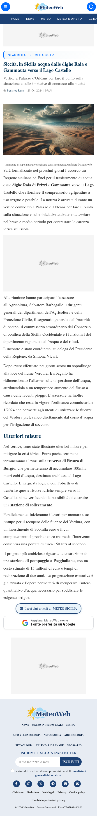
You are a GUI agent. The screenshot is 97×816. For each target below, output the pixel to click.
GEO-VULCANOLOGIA (27, 735)
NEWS (25, 725)
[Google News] (65, 783)
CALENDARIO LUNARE (50, 745)
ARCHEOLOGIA (74, 735)
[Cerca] (91, 6)
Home (15, 18)
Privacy (62, 792)
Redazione (33, 792)
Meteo (46, 18)
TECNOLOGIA (24, 745)
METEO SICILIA (44, 55)
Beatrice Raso (15, 90)
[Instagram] (28, 783)
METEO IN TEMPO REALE (47, 725)
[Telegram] (53, 783)
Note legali (48, 792)
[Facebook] (16, 783)
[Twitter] (40, 783)
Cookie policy (77, 792)
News (30, 18)
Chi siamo (18, 792)
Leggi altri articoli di (51, 608)
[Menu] (5, 6)
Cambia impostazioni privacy (48, 800)
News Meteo (17, 55)
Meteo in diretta (69, 18)
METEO (70, 725)
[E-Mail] (77, 783)
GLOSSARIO (74, 745)
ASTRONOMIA (52, 735)
